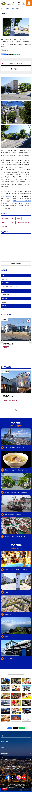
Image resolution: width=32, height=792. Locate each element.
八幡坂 (6, 592)
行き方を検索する (16, 69)
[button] (1, 341)
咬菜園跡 (4, 203)
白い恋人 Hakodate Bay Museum (14, 659)
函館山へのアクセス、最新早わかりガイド (16, 448)
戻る (16, 410)
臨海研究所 (9, 196)
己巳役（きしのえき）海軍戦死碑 (22, 201)
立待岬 (6, 636)
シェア (4, 54)
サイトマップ (20, 768)
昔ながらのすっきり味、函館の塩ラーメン (16, 470)
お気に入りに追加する (16, 63)
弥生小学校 (7, 165)
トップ (2, 8)
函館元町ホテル (8, 396)
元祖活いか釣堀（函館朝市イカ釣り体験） (16, 570)
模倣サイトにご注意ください (16, 766)
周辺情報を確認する (16, 263)
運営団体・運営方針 (9, 768)
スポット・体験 (10, 8)
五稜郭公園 (8, 614)
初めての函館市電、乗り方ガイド (14, 514)
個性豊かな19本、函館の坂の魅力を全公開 (16, 492)
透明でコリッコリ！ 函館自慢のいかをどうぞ (17, 537)
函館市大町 (5, 50)
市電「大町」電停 (9, 344)
